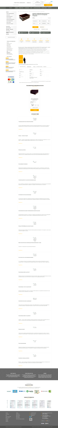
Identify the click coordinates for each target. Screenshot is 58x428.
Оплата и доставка (37, 7)
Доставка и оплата (39, 66)
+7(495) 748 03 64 (17, 2)
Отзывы (34, 66)
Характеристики (22, 66)
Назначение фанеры (9, 43)
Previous (4, 392)
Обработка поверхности (10, 48)
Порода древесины (9, 49)
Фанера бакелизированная (10, 19)
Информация (29, 66)
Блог (31, 7)
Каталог (10, 7)
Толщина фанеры (9, 46)
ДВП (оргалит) (18, 415)
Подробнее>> (21, 129)
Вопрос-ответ (44, 7)
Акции (16, 7)
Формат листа (8, 45)
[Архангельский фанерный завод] (10, 391)
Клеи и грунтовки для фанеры (9, 32)
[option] (34, 100)
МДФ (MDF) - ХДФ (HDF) (9, 29)
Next (51, 392)
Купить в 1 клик (35, 107)
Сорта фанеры (8, 44)
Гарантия (44, 66)
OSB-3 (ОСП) (8, 30)
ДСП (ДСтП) (8, 26)
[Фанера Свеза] (47, 391)
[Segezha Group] (25, 391)
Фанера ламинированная (10, 13)
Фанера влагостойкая (10, 23)
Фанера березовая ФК (9, 16)
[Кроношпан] (18, 391)
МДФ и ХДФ (17, 416)
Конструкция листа (9, 47)
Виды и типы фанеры (9, 50)
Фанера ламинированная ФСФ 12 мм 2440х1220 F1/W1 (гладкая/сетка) (34, 99)
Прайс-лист (21, 7)
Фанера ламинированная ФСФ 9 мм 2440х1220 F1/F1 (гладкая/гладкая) (41, 81)
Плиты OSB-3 (18, 417)
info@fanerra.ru (29, 2)
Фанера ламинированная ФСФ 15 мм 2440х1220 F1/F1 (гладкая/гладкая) (29, 82)
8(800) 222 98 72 (22, 2)
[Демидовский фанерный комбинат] (32, 391)
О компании (27, 7)
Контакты (49, 7)
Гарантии (7, 421)
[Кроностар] (40, 391)
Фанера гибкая (9, 22)
